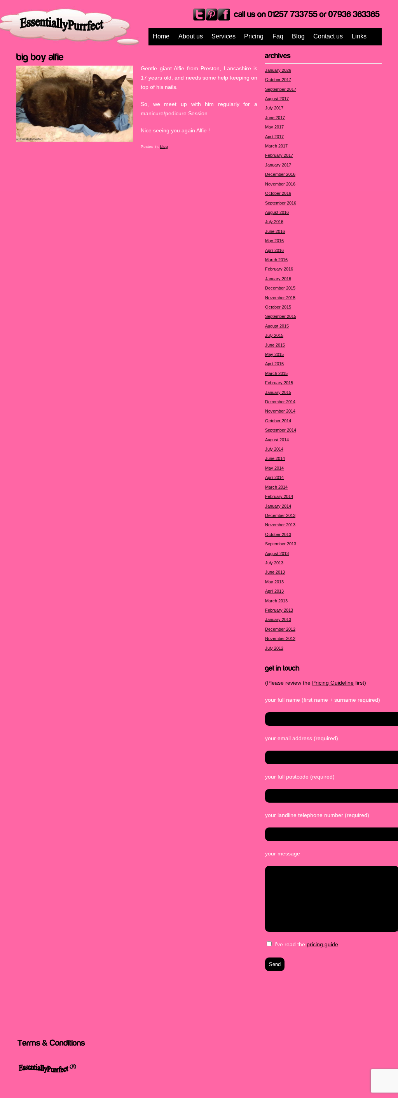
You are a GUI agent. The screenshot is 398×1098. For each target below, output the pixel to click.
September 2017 (280, 89)
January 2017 (278, 165)
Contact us (328, 36)
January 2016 (278, 278)
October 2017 (278, 79)
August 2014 (277, 439)
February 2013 (279, 610)
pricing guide (322, 944)
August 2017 (277, 98)
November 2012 (280, 638)
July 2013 (274, 562)
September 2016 (280, 203)
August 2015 (277, 326)
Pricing (254, 36)
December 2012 (280, 629)
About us (190, 36)
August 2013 (277, 553)
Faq (277, 36)
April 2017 (274, 136)
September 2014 (280, 430)
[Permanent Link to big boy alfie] (40, 55)
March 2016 (276, 259)
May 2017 (274, 127)
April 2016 (274, 250)
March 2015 (276, 373)
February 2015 (279, 382)
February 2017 (279, 155)
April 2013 (274, 591)
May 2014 (274, 468)
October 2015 (278, 307)
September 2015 (280, 316)
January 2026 (278, 70)
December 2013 (280, 515)
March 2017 (276, 146)
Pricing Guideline (333, 683)
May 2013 (274, 581)
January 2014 (278, 506)
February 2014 (279, 496)
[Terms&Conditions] (51, 1042)
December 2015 (280, 288)
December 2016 (280, 174)
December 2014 (280, 401)
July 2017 (274, 108)
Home (161, 36)
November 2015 (280, 297)
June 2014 (275, 458)
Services (223, 36)
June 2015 (275, 345)
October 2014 (278, 420)
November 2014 (280, 411)
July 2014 (274, 449)
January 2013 (278, 619)
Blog (298, 36)
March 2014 (276, 487)
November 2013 (280, 524)
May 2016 (274, 240)
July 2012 (274, 648)
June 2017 (275, 117)
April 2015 (274, 363)
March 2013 (276, 600)
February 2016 (279, 269)
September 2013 (280, 543)
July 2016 (274, 221)
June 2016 (275, 231)
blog (164, 146)
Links (359, 36)
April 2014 (274, 477)
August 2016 (277, 212)
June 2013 (275, 572)
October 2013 (278, 534)
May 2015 (274, 354)
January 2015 (278, 392)
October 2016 (278, 193)
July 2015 (274, 335)
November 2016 (280, 184)
